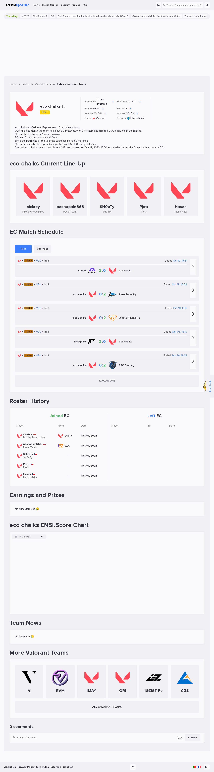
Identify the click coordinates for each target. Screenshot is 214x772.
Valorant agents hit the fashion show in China (148, 16)
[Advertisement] (107, 47)
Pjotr (85, 144)
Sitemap (55, 767)
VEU (64, 147)
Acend (137, 147)
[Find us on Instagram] (133, 767)
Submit (192, 737)
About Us (10, 767)
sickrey (50, 144)
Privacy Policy (26, 767)
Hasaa (92, 144)
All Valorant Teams (107, 706)
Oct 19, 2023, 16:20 (96, 147)
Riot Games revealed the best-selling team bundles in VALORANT (85, 16)
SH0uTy (77, 144)
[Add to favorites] (64, 106)
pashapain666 (63, 144)
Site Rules (42, 767)
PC (44, 16)
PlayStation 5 (32, 16)
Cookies (68, 767)
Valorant (100, 118)
